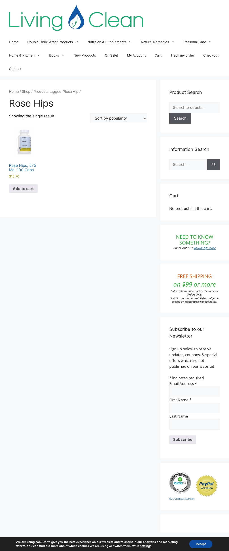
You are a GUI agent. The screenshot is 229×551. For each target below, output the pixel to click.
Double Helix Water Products (50, 42)
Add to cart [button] (23, 188)
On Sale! (111, 55)
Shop (26, 91)
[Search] (213, 164)
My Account (136, 55)
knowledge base (205, 248)
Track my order (182, 55)
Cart (158, 55)
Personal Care (195, 42)
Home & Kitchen (22, 55)
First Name (180, 399)
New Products (85, 55)
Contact (15, 69)
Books (54, 55)
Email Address (183, 383)
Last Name (178, 416)
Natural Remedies (155, 42)
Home (13, 42)
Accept (201, 544)
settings (145, 546)
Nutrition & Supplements (106, 42)
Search (180, 118)
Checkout (210, 55)
